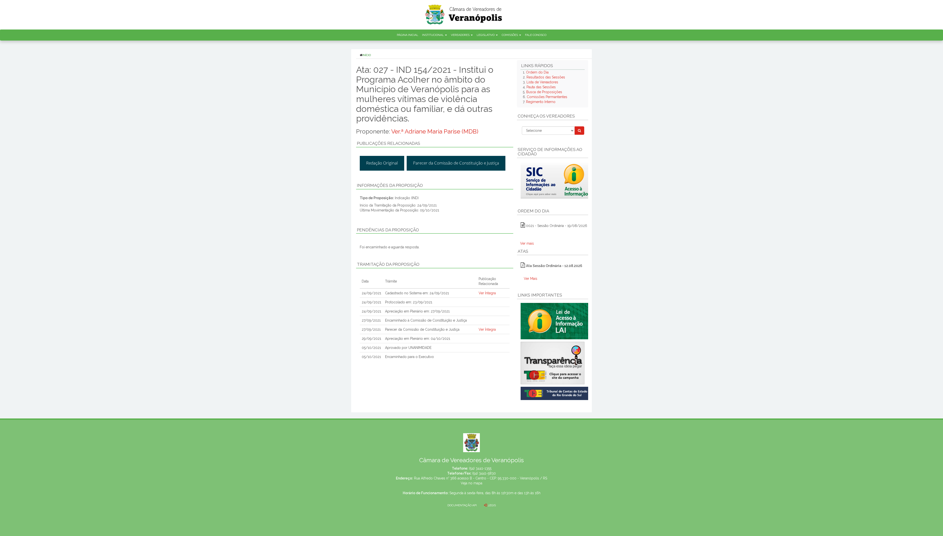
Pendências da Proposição (388, 229)
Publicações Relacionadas (388, 143)
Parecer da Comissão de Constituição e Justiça (456, 163)
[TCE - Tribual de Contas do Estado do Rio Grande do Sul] (555, 393)
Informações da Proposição (390, 185)
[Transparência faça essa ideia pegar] (552, 363)
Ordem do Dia (537, 72)
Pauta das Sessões (541, 87)
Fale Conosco (535, 35)
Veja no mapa (471, 483)
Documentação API (462, 505)
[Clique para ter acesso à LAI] (555, 321)
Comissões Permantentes (547, 97)
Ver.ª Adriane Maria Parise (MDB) (434, 131)
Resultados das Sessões (546, 77)
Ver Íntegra (487, 293)
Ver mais (527, 243)
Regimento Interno (540, 102)
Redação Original (382, 163)
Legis (491, 505)
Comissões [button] (510, 35)
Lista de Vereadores (542, 82)
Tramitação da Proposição (388, 264)
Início (366, 55)
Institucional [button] (433, 35)
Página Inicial (407, 35)
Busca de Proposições (544, 92)
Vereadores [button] (460, 35)
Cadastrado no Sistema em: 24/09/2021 (417, 293)
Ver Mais (530, 279)
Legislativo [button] (486, 35)
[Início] (464, 13)
